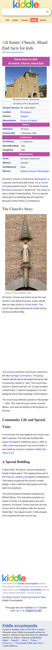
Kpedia (34, 20)
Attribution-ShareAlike (30, 589)
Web (7, 20)
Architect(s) (8, 141)
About (24, 640)
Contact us (7, 643)
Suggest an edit (33, 610)
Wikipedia (43, 634)
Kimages (24, 20)
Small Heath (31, 304)
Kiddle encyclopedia (28, 583)
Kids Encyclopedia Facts (13, 52)
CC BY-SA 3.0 (32, 629)
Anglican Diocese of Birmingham (35, 171)
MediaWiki (36, 637)
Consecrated (9, 133)
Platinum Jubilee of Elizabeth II (21, 476)
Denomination (9, 120)
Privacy (34, 640)
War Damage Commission (19, 375)
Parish (6, 158)
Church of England (29, 120)
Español (43, 20)
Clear (41, 12)
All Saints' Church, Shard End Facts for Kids (23, 597)
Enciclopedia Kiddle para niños (28, 643)
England (24, 116)
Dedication (8, 128)
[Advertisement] (26, 30)
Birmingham (26, 111)
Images (15, 20)
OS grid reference (11, 107)
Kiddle (5, 640)
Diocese (6, 171)
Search (47, 12)
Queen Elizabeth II (11, 441)
